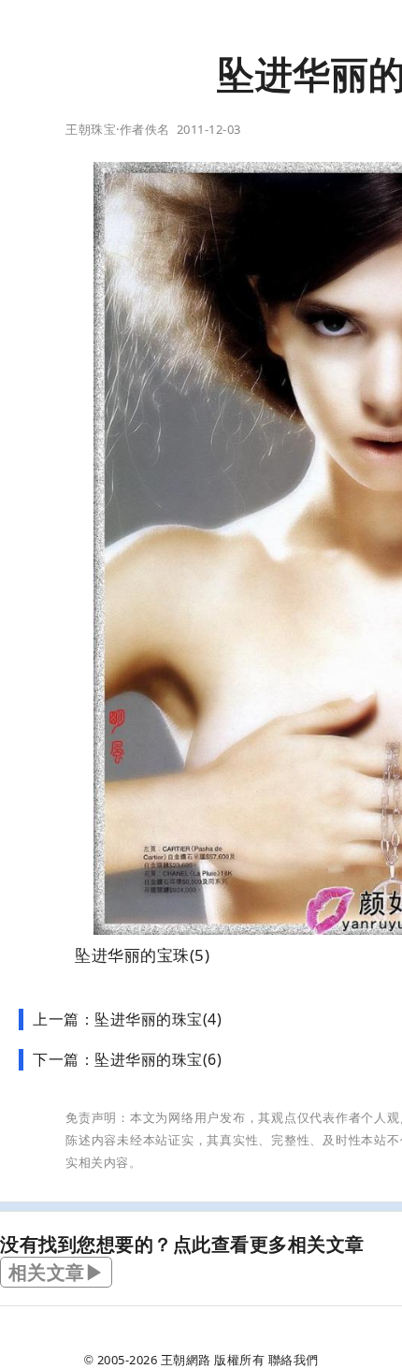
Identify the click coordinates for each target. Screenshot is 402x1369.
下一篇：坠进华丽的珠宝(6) (127, 1059)
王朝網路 (186, 1359)
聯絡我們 (293, 1359)
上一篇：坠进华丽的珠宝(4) (127, 1019)
